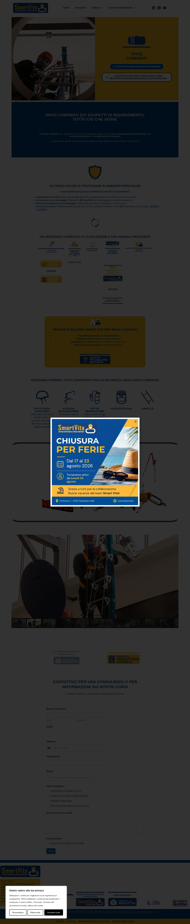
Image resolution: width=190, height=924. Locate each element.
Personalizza (18, 912)
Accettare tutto (53, 912)
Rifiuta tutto (35, 912)
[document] (95, 462)
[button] (136, 421)
